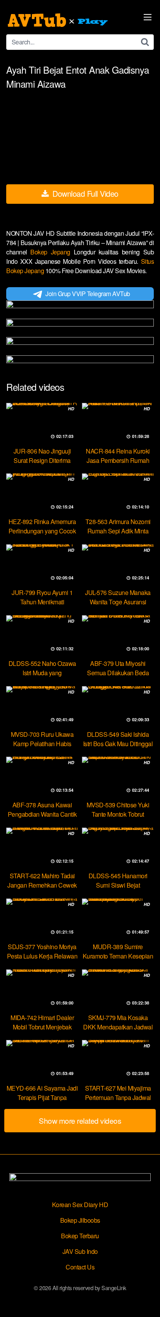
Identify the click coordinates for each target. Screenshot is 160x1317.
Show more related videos (80, 1120)
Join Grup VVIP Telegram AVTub (87, 293)
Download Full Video (84, 193)
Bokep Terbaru (80, 1235)
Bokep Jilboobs (80, 1220)
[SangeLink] (58, 20)
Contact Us (80, 1266)
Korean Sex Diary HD (80, 1204)
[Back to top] (146, 1300)
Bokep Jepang (51, 251)
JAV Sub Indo (80, 1251)
